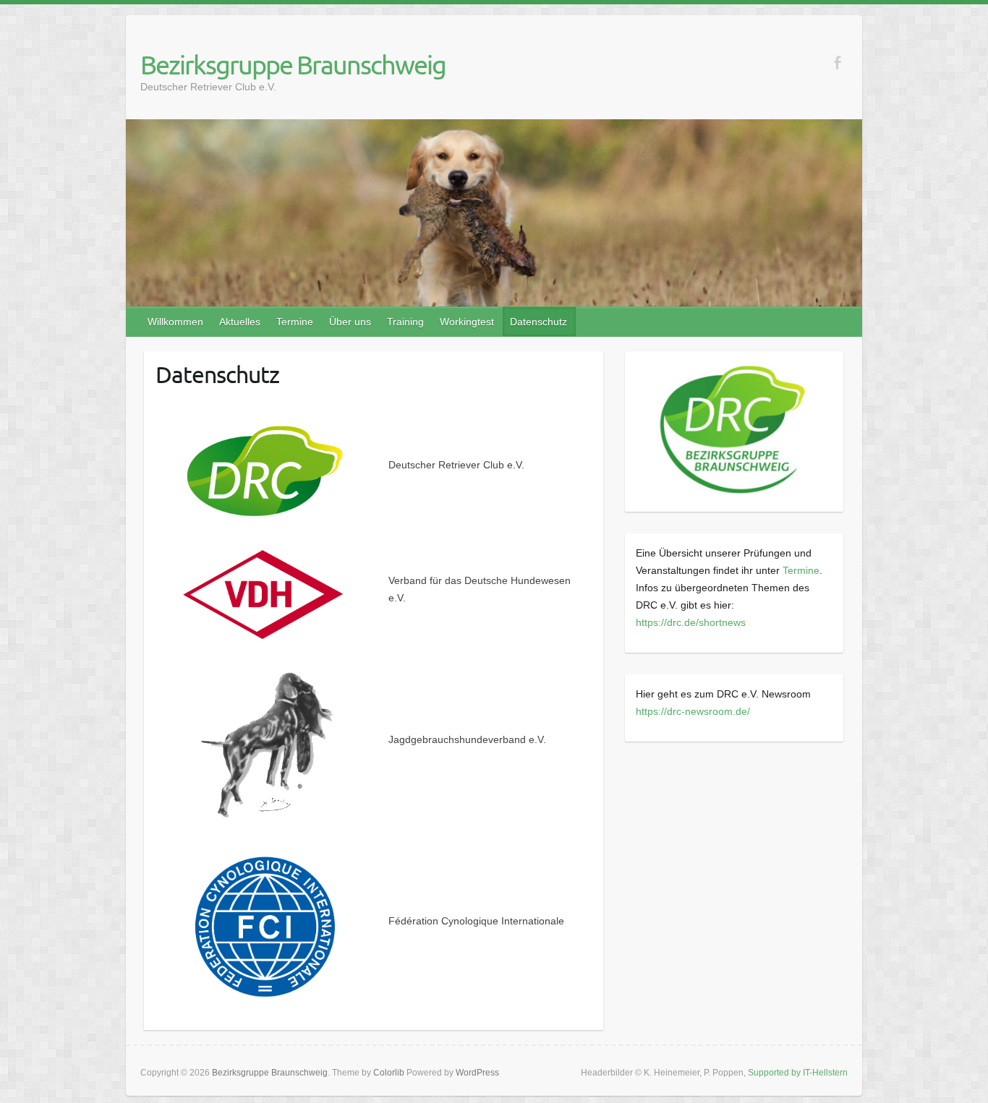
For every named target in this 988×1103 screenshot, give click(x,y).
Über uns (350, 321)
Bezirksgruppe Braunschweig (293, 64)
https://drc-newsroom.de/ (693, 711)
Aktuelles (239, 321)
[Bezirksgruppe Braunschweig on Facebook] (837, 62)
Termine (294, 321)
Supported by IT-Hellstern (798, 1073)
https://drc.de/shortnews (691, 622)
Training (405, 321)
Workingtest (467, 321)
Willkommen (175, 321)
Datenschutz (538, 321)
